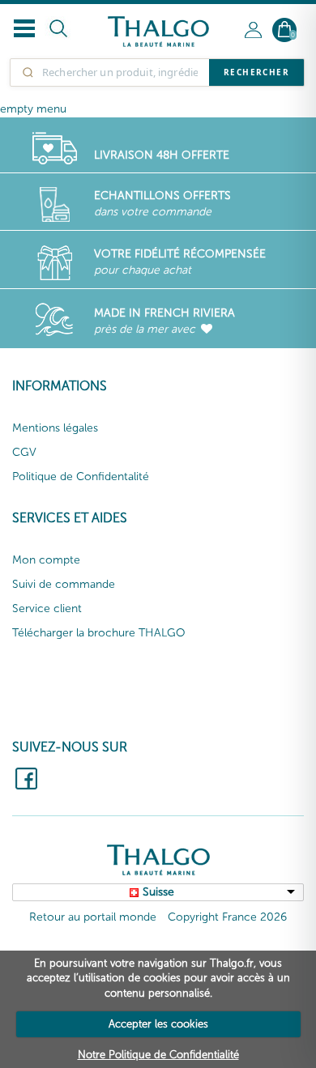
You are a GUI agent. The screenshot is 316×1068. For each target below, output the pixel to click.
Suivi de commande (63, 584)
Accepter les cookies (158, 1024)
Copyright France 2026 (227, 917)
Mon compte (46, 560)
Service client (47, 608)
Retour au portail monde (92, 917)
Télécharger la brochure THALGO (99, 633)
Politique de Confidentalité (80, 476)
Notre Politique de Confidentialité (158, 1055)
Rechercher (256, 72)
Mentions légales (55, 428)
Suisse (158, 892)
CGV (24, 452)
